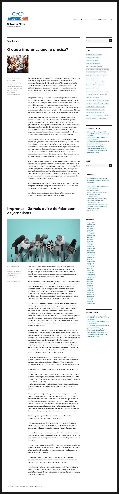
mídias (107, 103)
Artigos (9, 80)
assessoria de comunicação (94, 54)
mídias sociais (18, 88)
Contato (93, 19)
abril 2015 (89, 287)
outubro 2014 (90, 292)
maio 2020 (90, 243)
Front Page (102, 19)
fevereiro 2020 (91, 248)
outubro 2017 (90, 263)
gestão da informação (92, 88)
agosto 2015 (90, 279)
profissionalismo (91, 112)
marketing (10, 88)
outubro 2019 (90, 256)
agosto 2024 (90, 226)
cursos (88, 79)
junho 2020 (90, 241)
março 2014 (90, 301)
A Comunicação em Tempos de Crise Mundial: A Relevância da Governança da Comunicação (98, 133)
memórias (89, 103)
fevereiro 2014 (91, 303)
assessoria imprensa (92, 60)
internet (15, 86)
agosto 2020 (90, 237)
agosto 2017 (90, 267)
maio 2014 (90, 298)
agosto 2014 (90, 296)
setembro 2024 (91, 224)
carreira (100, 66)
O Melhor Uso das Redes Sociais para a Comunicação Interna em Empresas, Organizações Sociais (97, 150)
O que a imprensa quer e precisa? (37, 49)
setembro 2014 (91, 294)
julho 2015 (90, 281)
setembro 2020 (91, 235)
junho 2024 (90, 230)
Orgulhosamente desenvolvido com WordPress (29, 486)
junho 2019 (90, 259)
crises (105, 75)
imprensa (10, 86)
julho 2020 (90, 239)
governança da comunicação (94, 91)
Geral (13, 80)
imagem (107, 91)
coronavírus (102, 72)
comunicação (11, 273)
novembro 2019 (91, 254)
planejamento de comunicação (95, 109)
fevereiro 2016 (91, 274)
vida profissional (102, 118)
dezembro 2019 (91, 252)
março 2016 (90, 272)
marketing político (103, 100)
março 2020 (90, 246)
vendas (94, 118)
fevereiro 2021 (91, 232)
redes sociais (89, 115)
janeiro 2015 (90, 290)
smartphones (99, 115)
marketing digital (91, 100)
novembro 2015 (91, 276)
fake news (96, 85)
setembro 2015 (91, 278)
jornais (20, 86)
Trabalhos (84, 19)
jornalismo (10, 277)
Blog (110, 19)
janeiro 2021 (90, 234)
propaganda (100, 112)
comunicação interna (102, 69)
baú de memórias (91, 66)
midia (15, 277)
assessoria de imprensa (13, 83)
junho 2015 (90, 283)
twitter (88, 118)
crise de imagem (97, 75)
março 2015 (90, 289)
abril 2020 (90, 245)
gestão (102, 85)
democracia (95, 79)
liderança (89, 97)
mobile (96, 103)
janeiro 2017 (90, 270)
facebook (88, 85)
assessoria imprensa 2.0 (14, 271)
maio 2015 (90, 285)
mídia (101, 103)
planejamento (100, 106)
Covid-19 (88, 75)
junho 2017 (90, 268)
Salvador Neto (16, 24)
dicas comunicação (91, 82)
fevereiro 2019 (91, 261)
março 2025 (90, 223)
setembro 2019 (91, 257)
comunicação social (12, 84)
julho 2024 (90, 228)
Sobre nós (75, 19)
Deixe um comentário (13, 94)
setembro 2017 (91, 265)
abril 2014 (89, 300)
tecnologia (107, 115)
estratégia (102, 82)
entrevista (18, 273)
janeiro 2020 (90, 250)
